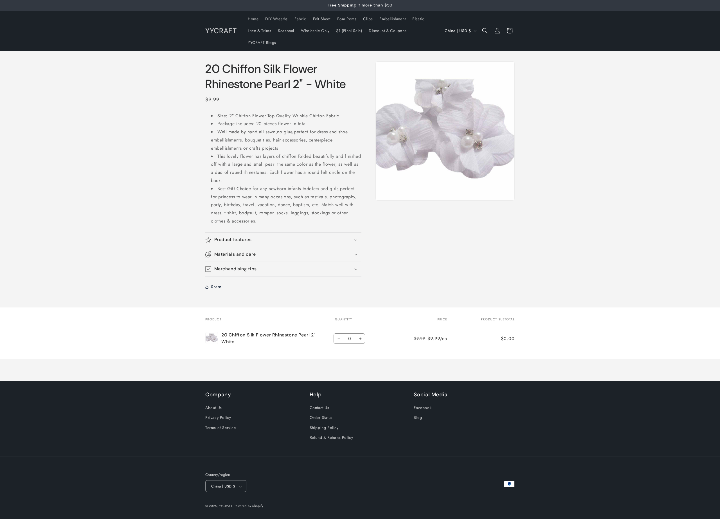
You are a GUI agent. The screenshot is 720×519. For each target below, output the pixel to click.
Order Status (321, 418)
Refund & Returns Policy (331, 437)
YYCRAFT (226, 506)
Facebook (422, 407)
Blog (418, 418)
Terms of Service (220, 427)
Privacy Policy (218, 418)
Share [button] (216, 286)
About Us (213, 407)
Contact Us (319, 407)
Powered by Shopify (249, 506)
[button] (485, 30)
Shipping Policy (324, 427)
